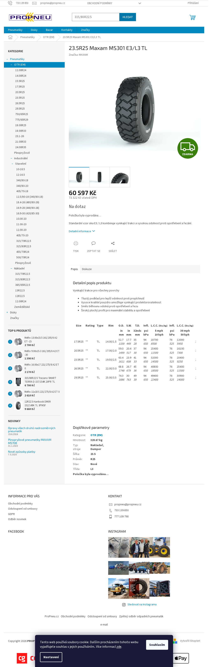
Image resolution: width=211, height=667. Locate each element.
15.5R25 (20, 81)
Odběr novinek (17, 519)
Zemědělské (22, 307)
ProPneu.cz (52, 616)
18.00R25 (20, 125)
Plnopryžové (22, 153)
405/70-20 (22, 235)
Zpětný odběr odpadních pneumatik (141, 616)
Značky (14, 318)
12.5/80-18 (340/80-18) (29, 197)
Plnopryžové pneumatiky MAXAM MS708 (29, 441)
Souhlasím (157, 645)
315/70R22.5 (23, 241)
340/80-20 (22, 186)
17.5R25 (20, 87)
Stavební (20, 164)
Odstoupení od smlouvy (23, 509)
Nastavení (51, 657)
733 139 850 (121, 510)
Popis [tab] (74, 269)
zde (118, 646)
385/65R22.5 (22, 285)
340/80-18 (22, 180)
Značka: (78, 55)
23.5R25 (20, 98)
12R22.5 (20, 296)
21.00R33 (20, 142)
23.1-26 (19, 136)
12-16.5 (20, 175)
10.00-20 (21, 219)
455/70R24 (22, 252)
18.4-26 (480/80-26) (27, 202)
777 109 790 (121, 517)
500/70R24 (22, 257)
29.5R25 (20, 109)
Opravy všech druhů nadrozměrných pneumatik (31, 429)
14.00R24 (20, 76)
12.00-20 (21, 230)
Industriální (21, 158)
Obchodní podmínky (99, 3)
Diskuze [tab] (87, 269)
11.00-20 (21, 224)
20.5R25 (20, 92)
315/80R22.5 (23, 246)
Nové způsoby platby (21, 451)
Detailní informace (80, 231)
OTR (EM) (20, 65)
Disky (13, 312)
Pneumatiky (17, 59)
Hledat (128, 17)
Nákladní (19, 269)
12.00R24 (20, 70)
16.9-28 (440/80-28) (27, 208)
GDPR (11, 514)
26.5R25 (20, 103)
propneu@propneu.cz (127, 504)
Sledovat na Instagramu (142, 604)
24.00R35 (20, 147)
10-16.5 (20, 169)
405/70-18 (22, 191)
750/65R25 (21, 114)
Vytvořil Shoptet (190, 641)
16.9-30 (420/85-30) (27, 213)
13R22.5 (20, 290)
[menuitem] (15, 30)
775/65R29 (21, 120)
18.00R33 (20, 131)
